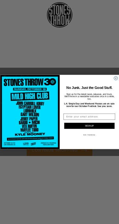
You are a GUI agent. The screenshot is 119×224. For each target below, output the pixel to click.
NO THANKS (89, 135)
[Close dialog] (116, 78)
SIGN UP (89, 126)
